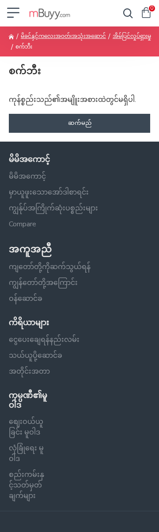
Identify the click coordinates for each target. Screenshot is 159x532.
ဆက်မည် (79, 123)
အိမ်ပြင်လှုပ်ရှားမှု (132, 36)
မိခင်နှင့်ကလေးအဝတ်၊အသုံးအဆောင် (63, 36)
